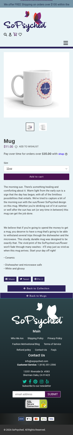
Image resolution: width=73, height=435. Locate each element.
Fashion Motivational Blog (26, 344)
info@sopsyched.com (36, 361)
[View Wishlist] (21, 35)
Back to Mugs (38, 295)
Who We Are (17, 338)
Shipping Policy (35, 338)
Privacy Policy (55, 338)
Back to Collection (37, 288)
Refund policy (24, 349)
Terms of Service (52, 344)
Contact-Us (41, 349)
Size (6, 163)
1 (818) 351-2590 (47, 364)
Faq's (53, 349)
